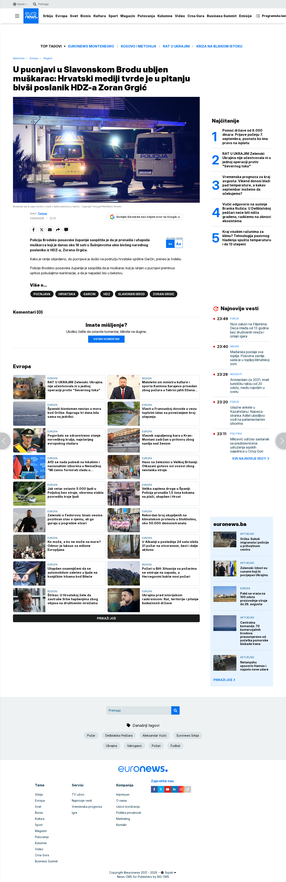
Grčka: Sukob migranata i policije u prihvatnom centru (254, 544)
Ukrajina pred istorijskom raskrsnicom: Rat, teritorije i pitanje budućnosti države (170, 599)
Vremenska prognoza (87, 806)
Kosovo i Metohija (138, 46)
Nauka (234, 346)
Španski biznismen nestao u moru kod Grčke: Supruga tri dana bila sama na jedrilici (74, 413)
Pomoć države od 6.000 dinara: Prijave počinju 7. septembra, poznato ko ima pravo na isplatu (245, 136)
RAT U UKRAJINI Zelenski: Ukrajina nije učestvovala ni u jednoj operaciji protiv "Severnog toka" (75, 386)
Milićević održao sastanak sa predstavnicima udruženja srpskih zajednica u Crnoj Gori (249, 445)
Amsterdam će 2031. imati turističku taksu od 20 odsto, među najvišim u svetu (249, 386)
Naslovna (18, 58)
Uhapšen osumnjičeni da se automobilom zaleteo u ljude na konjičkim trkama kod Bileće (72, 572)
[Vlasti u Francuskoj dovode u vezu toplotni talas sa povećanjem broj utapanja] (124, 414)
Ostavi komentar (106, 339)
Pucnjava (41, 294)
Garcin (89, 294)
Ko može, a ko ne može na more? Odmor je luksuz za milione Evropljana (74, 546)
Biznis (85, 16)
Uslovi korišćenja (128, 806)
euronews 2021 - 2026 (141, 872)
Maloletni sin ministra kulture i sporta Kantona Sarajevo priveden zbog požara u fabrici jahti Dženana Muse (170, 386)
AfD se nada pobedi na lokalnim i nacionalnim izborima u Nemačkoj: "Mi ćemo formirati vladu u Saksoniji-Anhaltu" (75, 466)
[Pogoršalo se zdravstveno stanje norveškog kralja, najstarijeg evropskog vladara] (29, 440)
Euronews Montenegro (91, 46)
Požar (91, 735)
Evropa (61, 16)
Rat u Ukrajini (176, 46)
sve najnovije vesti (249, 458)
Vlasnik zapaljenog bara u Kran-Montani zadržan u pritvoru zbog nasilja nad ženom (168, 439)
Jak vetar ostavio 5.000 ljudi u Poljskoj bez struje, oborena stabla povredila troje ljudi (75, 493)
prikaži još (106, 618)
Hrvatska (66, 294)
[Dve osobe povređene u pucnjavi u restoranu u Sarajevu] (281, 441)
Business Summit (222, 16)
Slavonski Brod (131, 294)
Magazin (127, 16)
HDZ (106, 294)
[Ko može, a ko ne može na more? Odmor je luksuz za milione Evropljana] (29, 547)
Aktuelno (247, 533)
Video (180, 16)
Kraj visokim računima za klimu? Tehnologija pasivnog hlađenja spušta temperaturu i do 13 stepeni (246, 237)
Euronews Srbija (188, 735)
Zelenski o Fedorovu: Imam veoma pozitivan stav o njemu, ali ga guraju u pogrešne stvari (75, 519)
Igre (74, 812)
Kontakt (121, 825)
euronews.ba (229, 524)
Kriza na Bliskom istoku (219, 46)
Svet (74, 16)
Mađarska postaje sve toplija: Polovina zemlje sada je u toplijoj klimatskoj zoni (249, 358)
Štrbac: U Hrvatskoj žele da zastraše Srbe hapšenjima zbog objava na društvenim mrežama (73, 599)
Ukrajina (111, 745)
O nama (121, 800)
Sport (113, 16)
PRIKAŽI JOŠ (222, 680)
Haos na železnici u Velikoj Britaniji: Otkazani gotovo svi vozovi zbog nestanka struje (170, 466)
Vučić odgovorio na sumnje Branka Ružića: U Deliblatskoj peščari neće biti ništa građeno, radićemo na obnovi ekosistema (246, 212)
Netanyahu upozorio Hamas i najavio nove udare (254, 665)
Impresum (122, 794)
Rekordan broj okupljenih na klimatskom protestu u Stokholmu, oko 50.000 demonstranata (169, 519)
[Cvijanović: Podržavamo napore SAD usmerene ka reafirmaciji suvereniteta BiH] (5, 441)
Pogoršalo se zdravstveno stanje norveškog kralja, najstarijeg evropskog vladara (74, 439)
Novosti (236, 374)
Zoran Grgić (163, 294)
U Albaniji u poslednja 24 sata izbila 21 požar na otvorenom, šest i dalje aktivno (170, 546)
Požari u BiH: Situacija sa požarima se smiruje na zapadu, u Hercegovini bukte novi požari (169, 572)
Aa (170, 243)
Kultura (99, 16)
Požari (156, 745)
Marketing (123, 818)
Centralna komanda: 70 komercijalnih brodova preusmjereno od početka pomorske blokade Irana (254, 633)
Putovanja (146, 16)
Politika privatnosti (128, 812)
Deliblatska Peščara (119, 735)
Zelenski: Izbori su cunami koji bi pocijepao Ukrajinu (254, 571)
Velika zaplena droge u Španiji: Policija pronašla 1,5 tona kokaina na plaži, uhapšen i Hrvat (168, 493)
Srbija (48, 16)
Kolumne (164, 16)
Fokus (234, 318)
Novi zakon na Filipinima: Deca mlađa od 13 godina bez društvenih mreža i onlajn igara (249, 330)
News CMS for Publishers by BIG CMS (143, 876)
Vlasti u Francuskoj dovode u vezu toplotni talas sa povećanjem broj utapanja (169, 413)
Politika (236, 433)
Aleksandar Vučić (155, 735)
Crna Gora (195, 16)
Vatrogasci (134, 745)
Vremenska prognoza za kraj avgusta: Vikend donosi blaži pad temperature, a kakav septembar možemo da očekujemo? (246, 185)
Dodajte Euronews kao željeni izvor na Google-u (148, 216)
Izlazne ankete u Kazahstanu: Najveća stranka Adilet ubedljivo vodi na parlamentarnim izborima (247, 415)
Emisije (245, 16)
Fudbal (175, 745)
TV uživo (78, 794)
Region (48, 58)
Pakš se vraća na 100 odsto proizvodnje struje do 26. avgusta (253, 599)
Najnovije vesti (82, 800)
